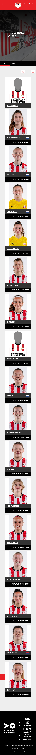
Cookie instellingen (26, 751)
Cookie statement (17, 751)
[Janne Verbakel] (18, 527)
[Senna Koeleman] (18, 270)
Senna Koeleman (12, 285)
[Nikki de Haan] (18, 196)
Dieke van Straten (13, 506)
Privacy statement (9, 751)
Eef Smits (10, 395)
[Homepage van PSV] (18, 5)
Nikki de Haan (12, 212)
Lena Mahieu (11, 322)
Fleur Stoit (10, 469)
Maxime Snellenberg (14, 432)
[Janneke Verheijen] (18, 564)
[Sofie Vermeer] (18, 601)
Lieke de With (11, 690)
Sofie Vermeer (12, 616)
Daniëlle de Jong (13, 249)
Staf (13, 63)
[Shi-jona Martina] (18, 344)
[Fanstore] (25, 3)
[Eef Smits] (18, 380)
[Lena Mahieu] (18, 307)
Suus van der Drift (13, 137)
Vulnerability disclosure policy (27, 749)
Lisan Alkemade (12, 106)
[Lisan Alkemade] (18, 90)
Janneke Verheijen (13, 579)
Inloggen (33, 3)
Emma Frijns (11, 174)
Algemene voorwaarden (7, 749)
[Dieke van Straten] (18, 491)
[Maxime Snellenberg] (18, 417)
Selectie (5, 63)
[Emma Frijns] (18, 159)
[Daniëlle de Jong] (18, 233)
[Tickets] (29, 3)
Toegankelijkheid (17, 749)
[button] (2, 677)
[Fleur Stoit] (18, 454)
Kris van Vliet (12, 653)
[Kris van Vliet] (18, 638)
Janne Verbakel (12, 543)
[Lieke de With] (18, 675)
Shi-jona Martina (13, 359)
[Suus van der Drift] (18, 122)
